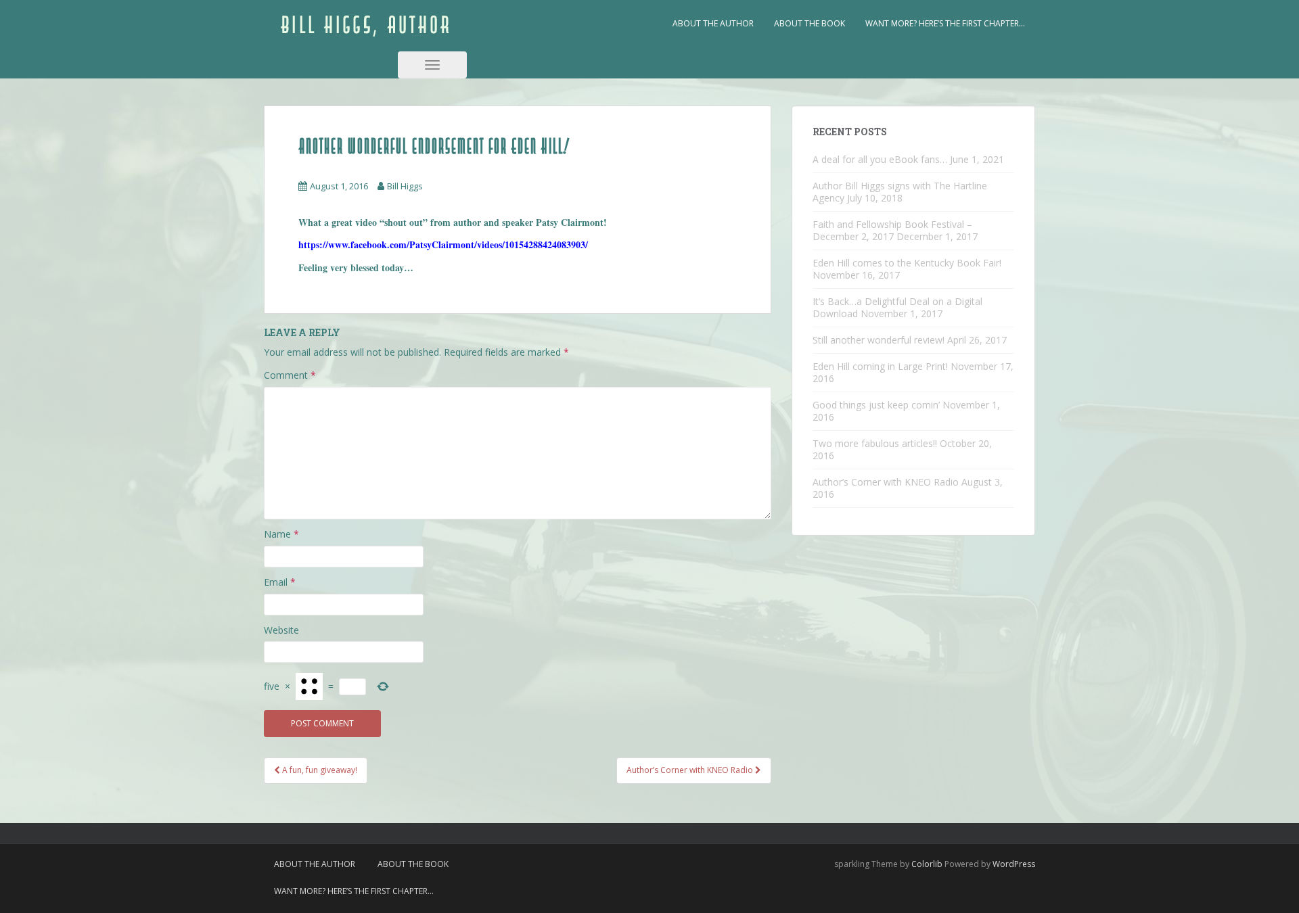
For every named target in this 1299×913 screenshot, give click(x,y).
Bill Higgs (405, 186)
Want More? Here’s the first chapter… (945, 23)
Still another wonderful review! (878, 339)
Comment (290, 375)
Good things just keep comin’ (876, 404)
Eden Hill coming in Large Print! (880, 366)
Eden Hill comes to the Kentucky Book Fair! (907, 262)
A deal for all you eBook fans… (880, 159)
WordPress (1014, 864)
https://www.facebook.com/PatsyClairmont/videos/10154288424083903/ (443, 244)
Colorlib (926, 864)
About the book (809, 23)
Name (281, 534)
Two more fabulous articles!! (875, 443)
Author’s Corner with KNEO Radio (886, 481)
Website (281, 630)
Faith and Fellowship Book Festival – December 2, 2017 (892, 230)
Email (280, 582)
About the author (713, 23)
